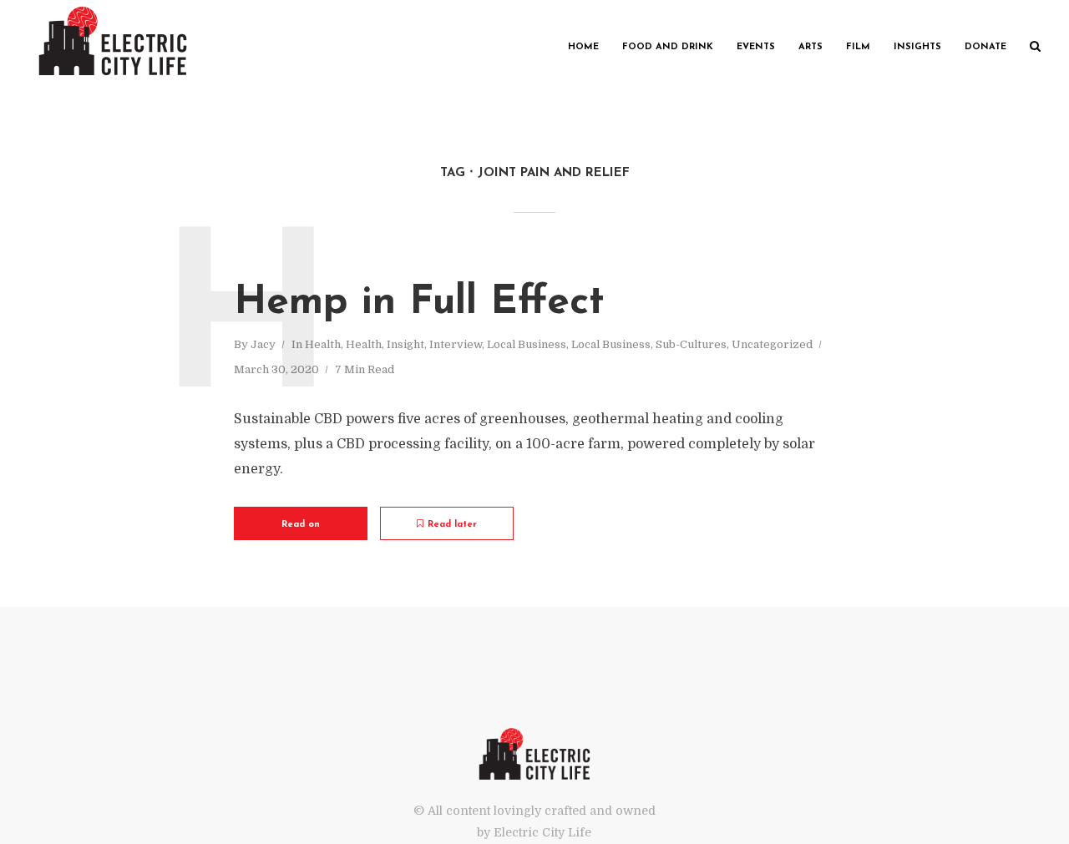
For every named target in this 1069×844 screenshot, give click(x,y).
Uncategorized (772, 344)
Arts (810, 47)
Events (756, 47)
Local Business (526, 344)
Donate (985, 47)
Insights (917, 47)
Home (583, 47)
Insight (405, 344)
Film (858, 47)
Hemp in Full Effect (419, 303)
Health (323, 344)
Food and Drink (667, 47)
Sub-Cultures (691, 344)
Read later (452, 524)
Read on (300, 524)
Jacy (263, 344)
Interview (455, 344)
